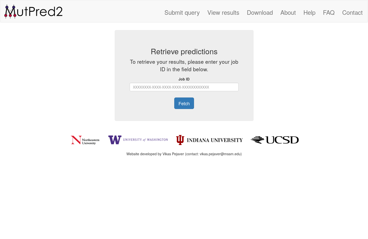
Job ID (184, 79)
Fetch (184, 103)
